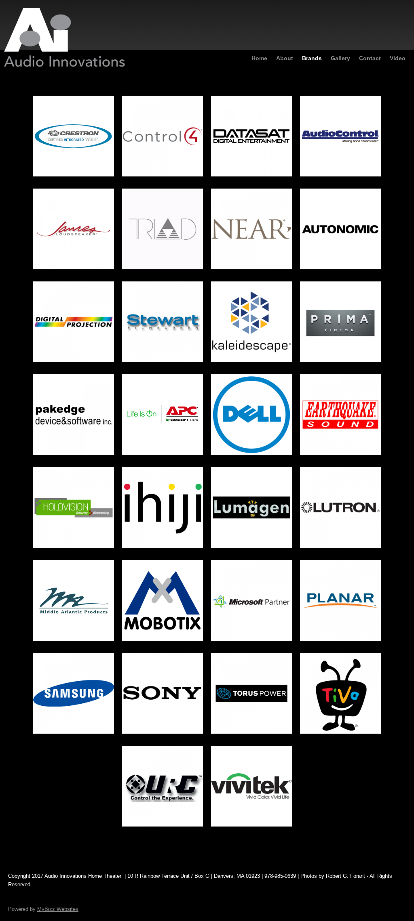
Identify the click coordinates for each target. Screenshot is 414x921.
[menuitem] (259, 60)
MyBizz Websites (57, 909)
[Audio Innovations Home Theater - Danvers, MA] (64, 39)
